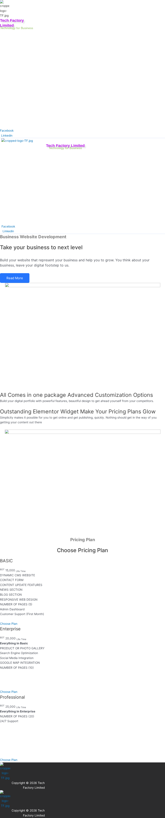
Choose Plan (8, 623)
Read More (14, 278)
